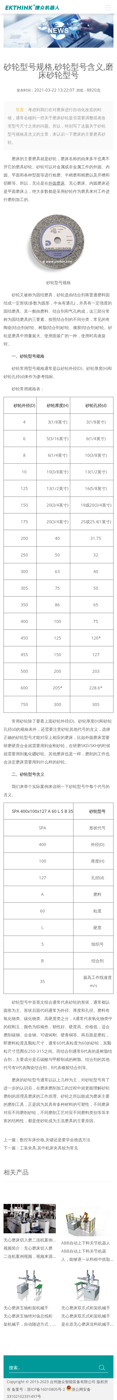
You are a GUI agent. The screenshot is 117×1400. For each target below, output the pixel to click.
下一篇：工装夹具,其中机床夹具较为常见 (41, 1148)
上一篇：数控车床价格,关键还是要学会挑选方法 (47, 1139)
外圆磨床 (56, 183)
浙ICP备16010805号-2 (46, 1389)
